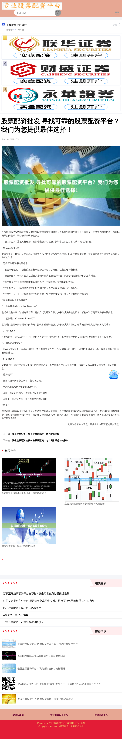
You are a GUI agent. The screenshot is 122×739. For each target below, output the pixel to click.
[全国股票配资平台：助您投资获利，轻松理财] (9, 668)
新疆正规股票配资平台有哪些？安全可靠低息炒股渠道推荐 (36, 593)
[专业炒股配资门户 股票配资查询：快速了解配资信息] (9, 699)
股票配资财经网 (67, 726)
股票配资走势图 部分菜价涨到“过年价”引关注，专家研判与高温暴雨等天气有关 (59, 683)
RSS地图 (70, 723)
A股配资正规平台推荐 (15, 615)
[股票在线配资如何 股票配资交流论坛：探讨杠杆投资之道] (9, 643)
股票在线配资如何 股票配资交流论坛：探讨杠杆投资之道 (47, 644)
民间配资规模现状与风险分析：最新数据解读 (41, 655)
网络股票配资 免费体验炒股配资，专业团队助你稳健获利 (40, 440)
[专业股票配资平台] (32, 5)
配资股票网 (18, 715)
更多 (115, 25)
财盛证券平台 (101, 715)
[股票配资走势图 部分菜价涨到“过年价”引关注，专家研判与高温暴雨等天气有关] (9, 683)
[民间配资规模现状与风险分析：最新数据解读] (29, 474)
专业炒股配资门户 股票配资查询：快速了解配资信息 (45, 699)
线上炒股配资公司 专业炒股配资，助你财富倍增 (35, 433)
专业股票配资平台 (59, 715)
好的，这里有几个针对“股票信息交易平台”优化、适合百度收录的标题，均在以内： (49, 600)
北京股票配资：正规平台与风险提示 (23, 622)
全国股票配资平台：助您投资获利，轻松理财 (41, 668)
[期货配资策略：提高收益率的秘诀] (29, 525)
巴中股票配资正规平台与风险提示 (22, 608)
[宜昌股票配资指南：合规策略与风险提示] (91, 479)
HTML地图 (80, 723)
